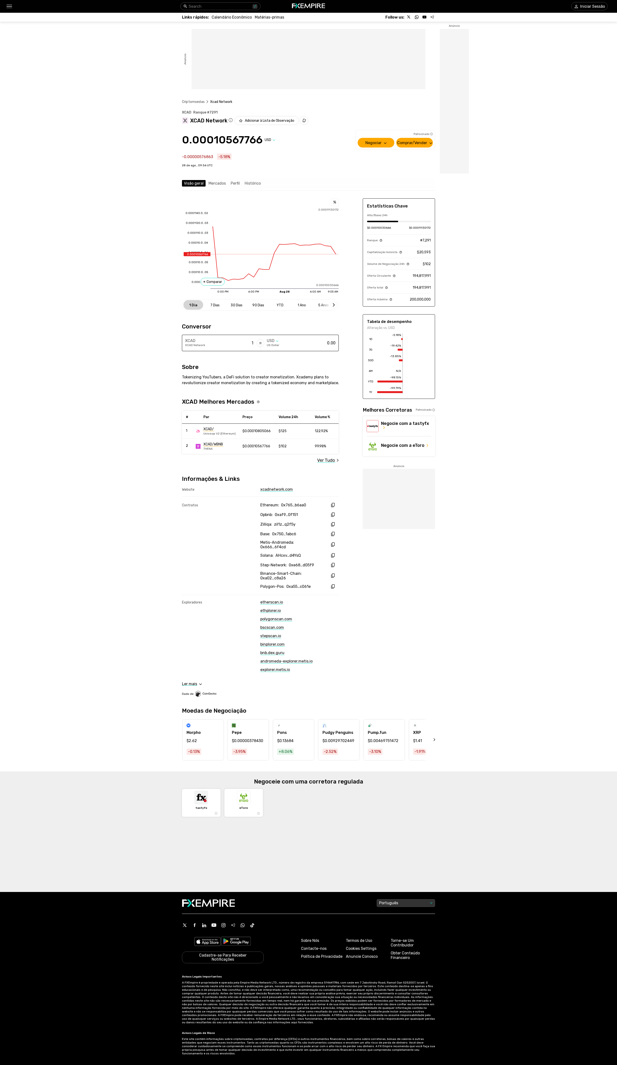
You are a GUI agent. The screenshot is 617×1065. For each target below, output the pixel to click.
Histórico (253, 183)
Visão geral (194, 183)
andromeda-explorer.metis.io (286, 661)
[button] (9, 6)
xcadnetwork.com (276, 489)
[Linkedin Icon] (204, 925)
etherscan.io (271, 602)
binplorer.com (272, 644)
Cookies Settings (361, 948)
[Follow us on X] (409, 17)
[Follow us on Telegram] (432, 17)
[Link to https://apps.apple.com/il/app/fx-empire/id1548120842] (207, 942)
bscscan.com (272, 627)
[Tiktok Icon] (252, 925)
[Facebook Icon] (194, 925)
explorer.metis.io (275, 669)
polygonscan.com (276, 619)
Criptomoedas (193, 102)
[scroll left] (429, 740)
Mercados (217, 183)
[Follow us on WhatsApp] (417, 17)
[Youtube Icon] (214, 925)
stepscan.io (270, 636)
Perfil (235, 183)
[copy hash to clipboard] (332, 505)
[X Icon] (185, 925)
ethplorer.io (270, 610)
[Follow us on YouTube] (424, 17)
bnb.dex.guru (272, 652)
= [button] (260, 343)
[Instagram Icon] (223, 925)
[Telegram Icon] (233, 925)
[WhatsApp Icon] (243, 925)
